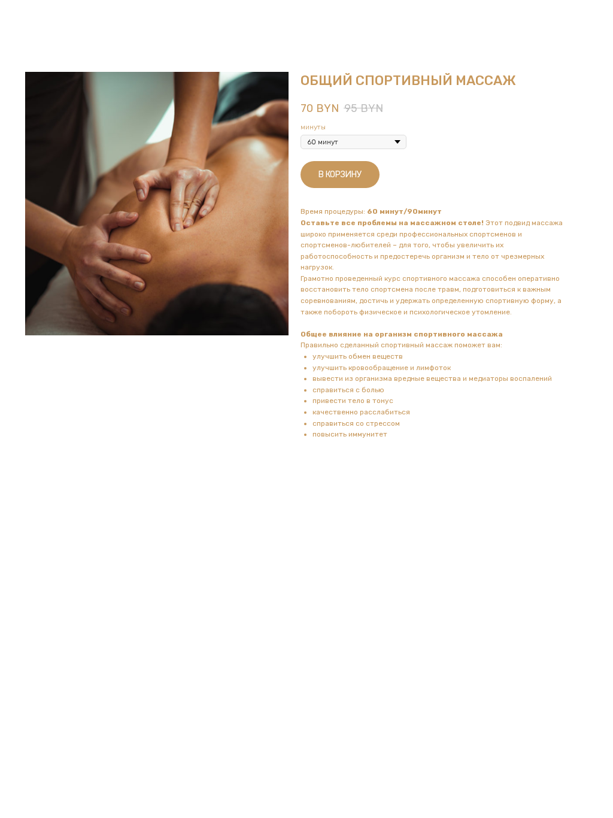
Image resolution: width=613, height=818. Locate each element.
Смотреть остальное (57, 17)
